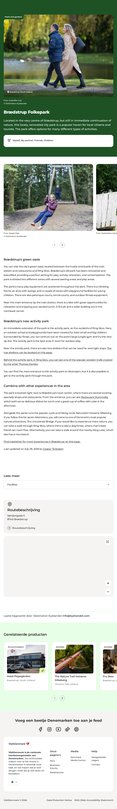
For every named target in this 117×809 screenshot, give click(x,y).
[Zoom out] (108, 591)
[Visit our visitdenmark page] (58, 729)
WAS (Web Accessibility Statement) (93, 800)
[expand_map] (107, 541)
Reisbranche (57, 772)
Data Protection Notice (59, 800)
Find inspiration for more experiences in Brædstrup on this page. (42, 441)
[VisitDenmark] (19, 743)
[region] (58, 566)
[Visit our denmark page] (40, 729)
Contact (95, 764)
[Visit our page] (49, 729)
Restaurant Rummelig (94, 397)
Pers (52, 761)
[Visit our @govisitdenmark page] (67, 729)
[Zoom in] (108, 583)
